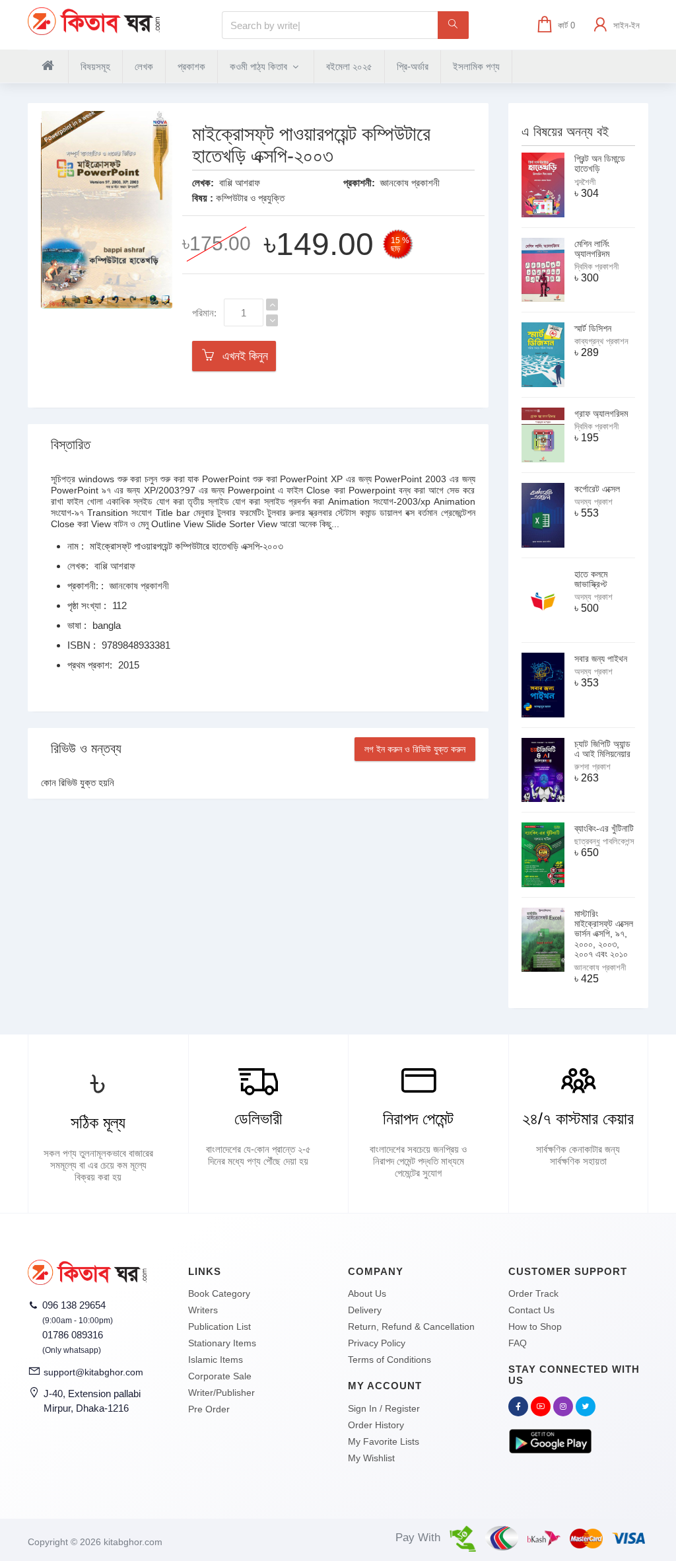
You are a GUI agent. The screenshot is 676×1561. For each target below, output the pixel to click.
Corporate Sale (220, 1376)
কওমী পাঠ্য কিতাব (260, 66)
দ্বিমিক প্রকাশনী (596, 267)
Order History (376, 1425)
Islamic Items (215, 1359)
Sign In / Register (384, 1408)
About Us (367, 1293)
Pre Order (209, 1409)
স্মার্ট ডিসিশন (592, 328)
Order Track (533, 1293)
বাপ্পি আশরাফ (239, 182)
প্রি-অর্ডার (412, 66)
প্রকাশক (191, 66)
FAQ (517, 1343)
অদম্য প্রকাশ (593, 502)
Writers (203, 1310)
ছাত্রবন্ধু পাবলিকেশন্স (604, 841)
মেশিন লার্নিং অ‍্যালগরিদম (591, 248)
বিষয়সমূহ (95, 66)
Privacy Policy (376, 1343)
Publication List (219, 1326)
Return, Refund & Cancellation (411, 1326)
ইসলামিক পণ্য (476, 66)
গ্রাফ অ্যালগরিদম (601, 413)
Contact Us (531, 1310)
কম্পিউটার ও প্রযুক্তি (250, 197)
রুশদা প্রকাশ (592, 767)
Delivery (365, 1310)
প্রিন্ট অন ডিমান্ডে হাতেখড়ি (599, 163)
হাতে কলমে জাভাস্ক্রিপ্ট (590, 579)
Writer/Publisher (221, 1392)
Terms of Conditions (389, 1359)
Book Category (219, 1293)
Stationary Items (222, 1343)
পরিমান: (204, 312)
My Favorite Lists (383, 1441)
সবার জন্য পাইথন (600, 658)
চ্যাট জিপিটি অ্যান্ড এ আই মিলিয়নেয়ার (602, 749)
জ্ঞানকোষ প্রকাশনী (410, 182)
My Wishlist (371, 1458)
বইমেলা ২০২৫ (349, 66)
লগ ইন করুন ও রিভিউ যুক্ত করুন (414, 749)
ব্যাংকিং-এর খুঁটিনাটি (604, 828)
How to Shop (535, 1326)
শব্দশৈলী (584, 182)
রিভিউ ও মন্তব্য (86, 748)
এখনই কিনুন (242, 356)
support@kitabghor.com (93, 1372)
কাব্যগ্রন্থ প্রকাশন (601, 341)
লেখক (144, 66)
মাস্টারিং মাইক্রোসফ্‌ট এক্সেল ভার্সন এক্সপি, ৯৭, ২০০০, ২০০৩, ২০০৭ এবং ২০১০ (603, 934)
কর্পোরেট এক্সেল (597, 489)
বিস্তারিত (70, 444)
